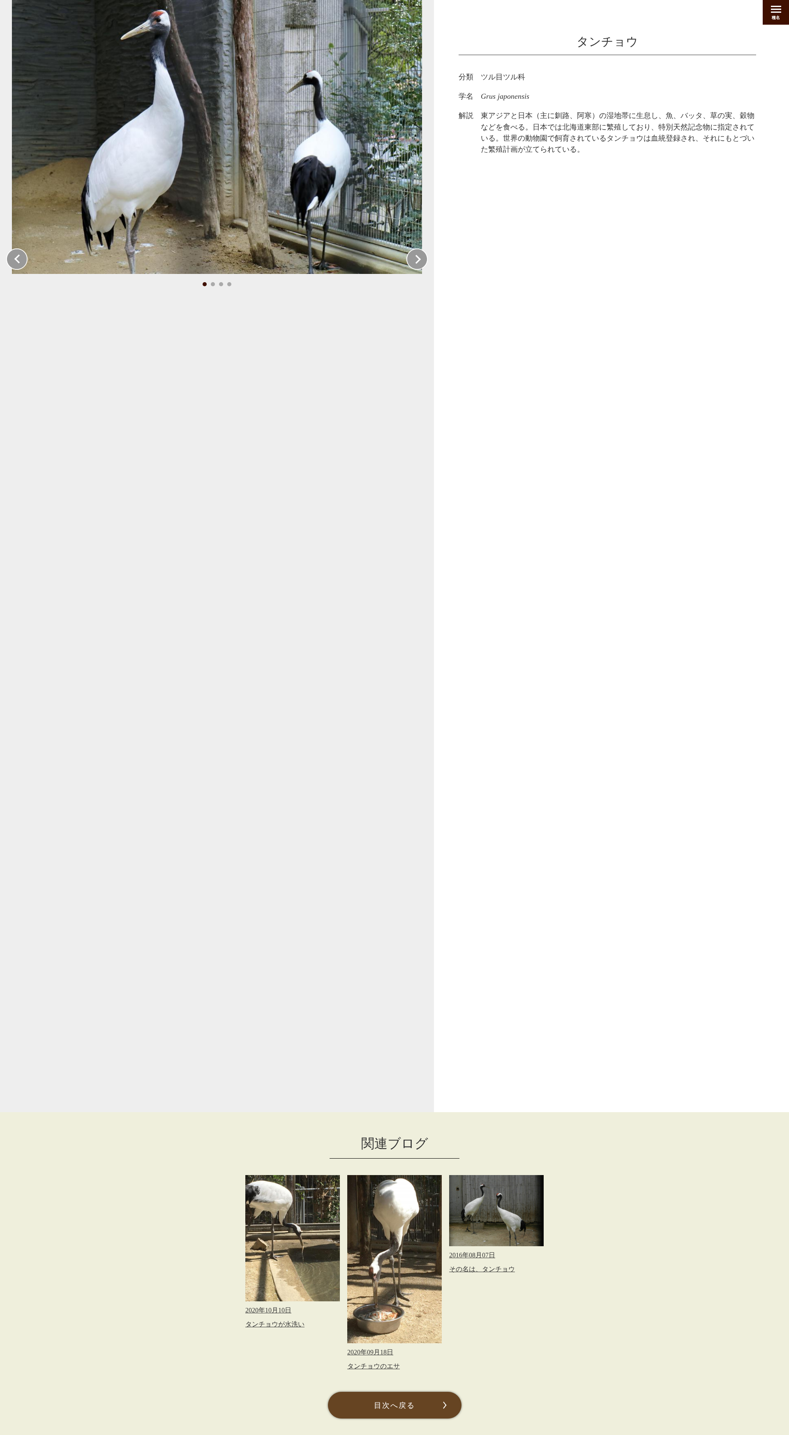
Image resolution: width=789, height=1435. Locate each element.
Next (417, 259)
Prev (17, 259)
